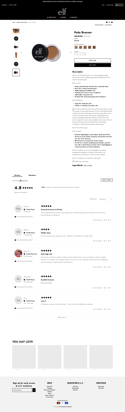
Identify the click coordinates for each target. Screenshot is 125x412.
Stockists (75, 390)
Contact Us (49, 386)
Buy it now (92, 65)
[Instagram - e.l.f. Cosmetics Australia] (109, 22)
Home (13, 22)
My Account (101, 386)
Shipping (49, 388)
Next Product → (109, 25)
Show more (61, 317)
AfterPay (49, 391)
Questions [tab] (32, 175)
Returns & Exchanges (49, 390)
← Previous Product (98, 25)
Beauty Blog (75, 388)
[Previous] (21, 52)
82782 (76, 38)
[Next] (71, 52)
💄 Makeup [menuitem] (63, 17)
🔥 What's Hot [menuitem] (51, 17)
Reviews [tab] (17, 175)
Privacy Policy (49, 397)
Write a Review (106, 180)
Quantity (76, 51)
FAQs (49, 393)
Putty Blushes (106, 145)
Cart (120, 5)
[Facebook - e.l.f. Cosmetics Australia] (107, 22)
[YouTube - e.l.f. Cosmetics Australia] (112, 22)
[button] (82, 36)
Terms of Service (49, 395)
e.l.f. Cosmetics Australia (65, 406)
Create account (110, 5)
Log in (103, 5)
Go (34, 390)
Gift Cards (101, 388)
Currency (11, 4)
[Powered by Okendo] (20, 181)
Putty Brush (84, 135)
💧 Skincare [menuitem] (73, 17)
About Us (75, 386)
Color (79, 44)
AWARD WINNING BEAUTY (21, 22)
